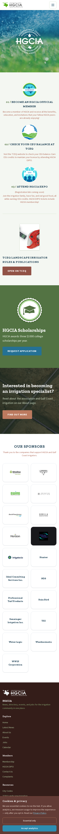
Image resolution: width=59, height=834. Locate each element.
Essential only (29, 820)
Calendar (7, 747)
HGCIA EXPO (8, 766)
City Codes (8, 791)
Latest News (8, 727)
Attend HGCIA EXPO (29, 186)
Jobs (5, 742)
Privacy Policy (39, 813)
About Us (7, 732)
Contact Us (8, 771)
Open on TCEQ (17, 271)
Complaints (8, 776)
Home (5, 722)
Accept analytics (29, 828)
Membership (8, 761)
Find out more (17, 414)
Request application (22, 351)
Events (6, 737)
